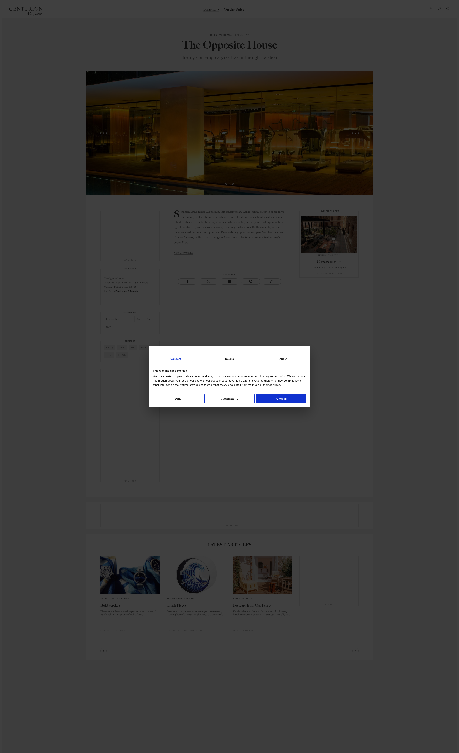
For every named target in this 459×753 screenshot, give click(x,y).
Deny (178, 398)
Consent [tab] (175, 358)
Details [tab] (229, 358)
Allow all (281, 398)
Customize (227, 398)
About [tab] (283, 358)
